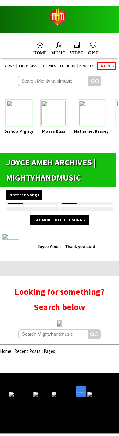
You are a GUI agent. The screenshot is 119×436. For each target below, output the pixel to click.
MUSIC (58, 53)
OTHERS (67, 66)
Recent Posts (27, 351)
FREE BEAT (29, 66)
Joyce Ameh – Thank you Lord (66, 246)
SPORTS (86, 66)
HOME (40, 53)
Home (5, 351)
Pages (49, 351)
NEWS (9, 66)
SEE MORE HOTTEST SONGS (59, 219)
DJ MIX (49, 66)
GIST (93, 53)
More (106, 66)
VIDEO (77, 53)
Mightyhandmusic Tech (82, 424)
